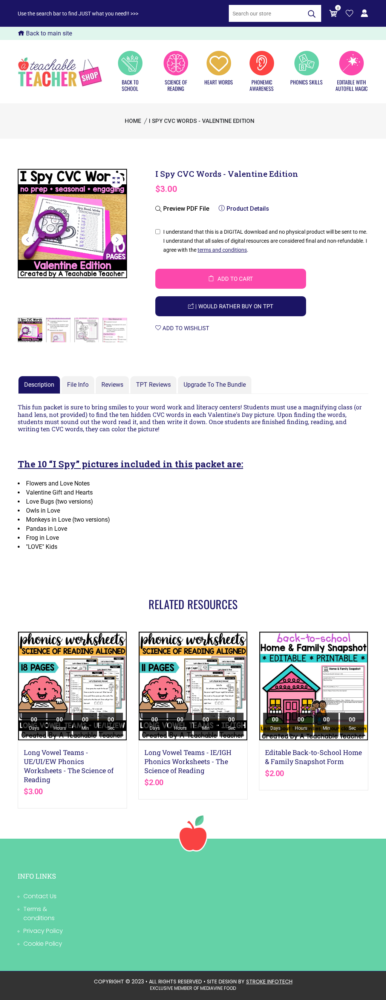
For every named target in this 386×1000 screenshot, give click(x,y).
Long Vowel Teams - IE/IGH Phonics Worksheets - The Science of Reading (187, 761)
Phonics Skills (306, 82)
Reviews (112, 384)
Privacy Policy (43, 930)
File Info (78, 384)
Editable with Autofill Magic (351, 85)
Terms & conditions (39, 913)
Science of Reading (176, 85)
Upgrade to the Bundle (215, 384)
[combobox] (265, 13)
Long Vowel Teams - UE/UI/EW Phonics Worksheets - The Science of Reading (68, 766)
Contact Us (40, 896)
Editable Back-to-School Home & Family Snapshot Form (313, 757)
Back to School (130, 85)
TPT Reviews (153, 384)
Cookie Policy (42, 943)
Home (133, 121)
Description (39, 384)
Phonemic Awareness (262, 85)
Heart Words (218, 82)
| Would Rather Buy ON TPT (233, 306)
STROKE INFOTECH (269, 981)
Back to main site (48, 33)
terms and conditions (222, 250)
